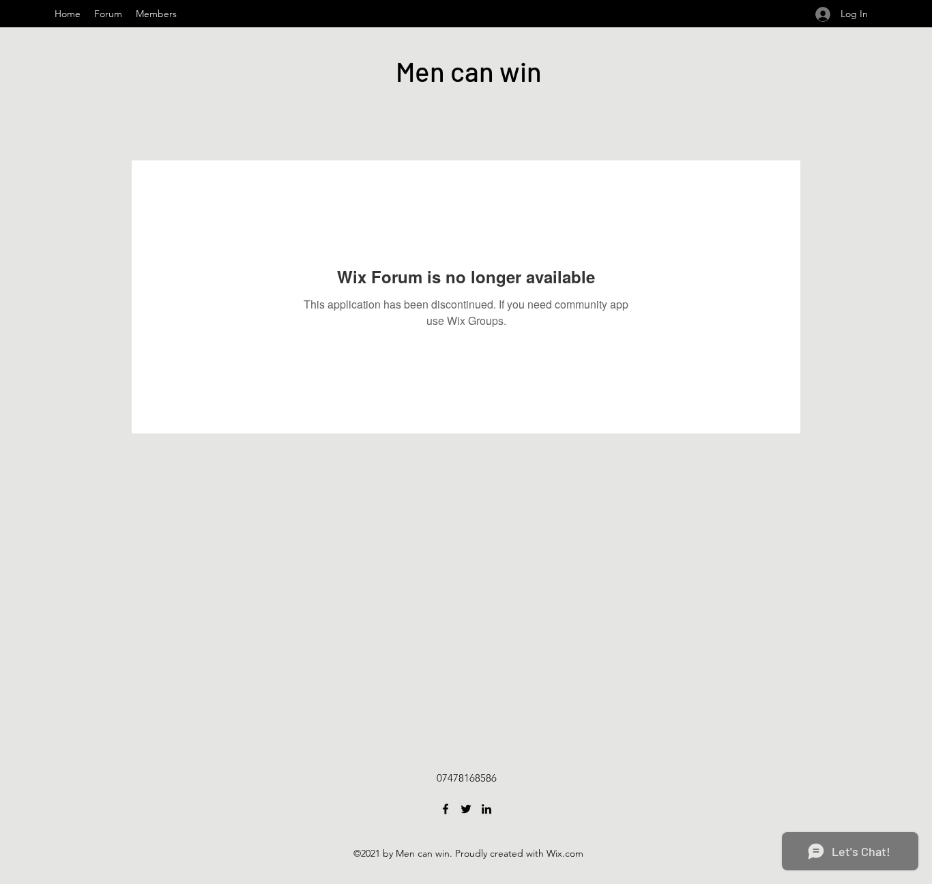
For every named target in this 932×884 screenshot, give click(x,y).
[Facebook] (445, 809)
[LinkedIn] (486, 809)
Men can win (469, 71)
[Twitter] (466, 809)
